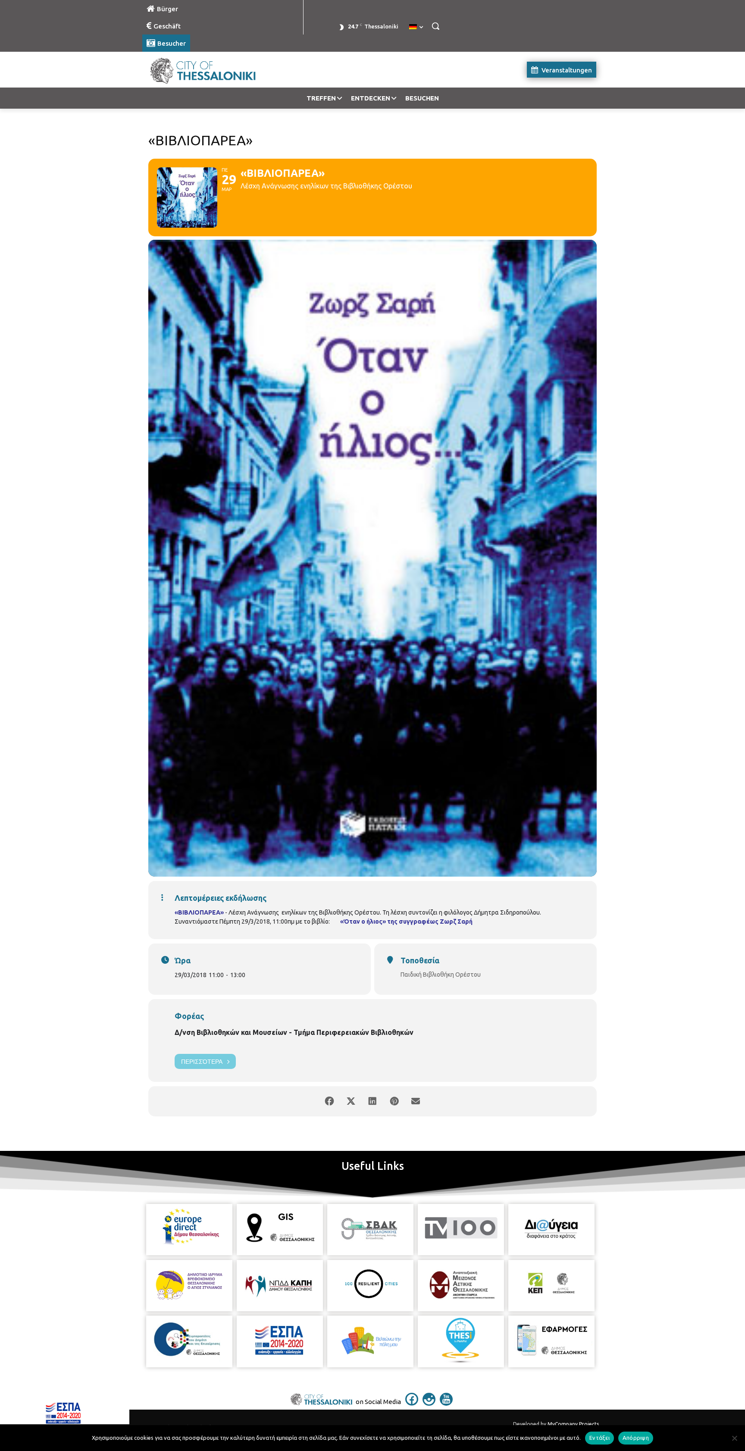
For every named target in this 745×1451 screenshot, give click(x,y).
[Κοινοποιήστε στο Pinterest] (394, 1101)
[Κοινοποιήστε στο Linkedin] (372, 1101)
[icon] (411, 1403)
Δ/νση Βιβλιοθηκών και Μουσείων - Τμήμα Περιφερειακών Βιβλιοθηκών (294, 1032)
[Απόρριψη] (734, 1438)
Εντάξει (599, 1438)
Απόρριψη (636, 1438)
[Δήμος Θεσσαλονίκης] (211, 70)
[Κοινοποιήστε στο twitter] (351, 1101)
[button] (435, 26)
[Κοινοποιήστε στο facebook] (329, 1101)
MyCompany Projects (573, 1424)
